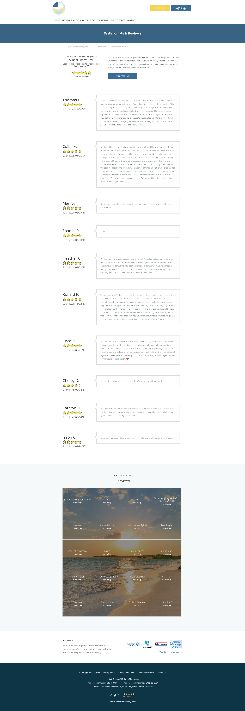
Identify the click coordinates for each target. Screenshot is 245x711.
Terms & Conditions (126, 672)
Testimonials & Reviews (119, 46)
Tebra (133, 702)
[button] (181, 8)
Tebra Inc (96, 673)
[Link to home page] (74, 8)
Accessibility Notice (145, 672)
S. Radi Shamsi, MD (100, 46)
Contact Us (161, 672)
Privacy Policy (108, 672)
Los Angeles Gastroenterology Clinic (76, 46)
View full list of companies (171, 652)
